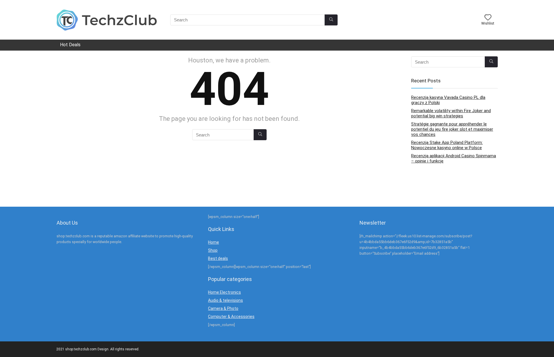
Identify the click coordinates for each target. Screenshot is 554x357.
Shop (213, 250)
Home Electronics (224, 292)
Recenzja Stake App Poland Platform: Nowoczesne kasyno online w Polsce (447, 145)
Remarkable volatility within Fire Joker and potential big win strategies (451, 113)
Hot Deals (70, 44)
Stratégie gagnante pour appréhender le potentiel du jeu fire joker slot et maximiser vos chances (452, 129)
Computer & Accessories (231, 316)
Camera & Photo (223, 308)
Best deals (218, 258)
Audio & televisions (225, 300)
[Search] (331, 19)
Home (213, 242)
